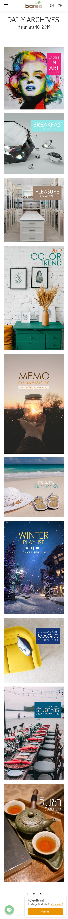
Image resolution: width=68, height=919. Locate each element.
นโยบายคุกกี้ (57, 904)
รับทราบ (45, 911)
